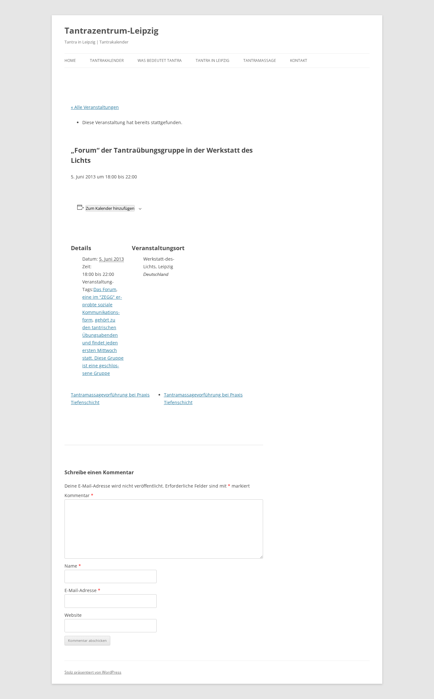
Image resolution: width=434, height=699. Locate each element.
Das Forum (104, 289)
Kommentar (78, 495)
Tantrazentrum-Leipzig (111, 30)
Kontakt (298, 60)
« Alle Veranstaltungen (95, 107)
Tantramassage (259, 60)
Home (70, 60)
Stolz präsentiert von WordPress (92, 672)
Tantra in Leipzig (212, 60)
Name (72, 566)
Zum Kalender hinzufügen (110, 208)
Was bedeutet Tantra (160, 60)
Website (73, 615)
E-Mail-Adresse (82, 590)
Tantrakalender (107, 60)
